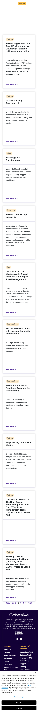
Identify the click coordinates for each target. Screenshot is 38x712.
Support (23, 664)
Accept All (19, 708)
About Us (7, 650)
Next (30, 603)
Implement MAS (26, 658)
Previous (10, 603)
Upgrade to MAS (26, 652)
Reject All (19, 702)
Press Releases (10, 655)
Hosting (23, 667)
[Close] (35, 673)
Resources (8, 658)
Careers (7, 653)
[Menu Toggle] (34, 4)
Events (6, 661)
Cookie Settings (19, 697)
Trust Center (8, 664)
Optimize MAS (25, 655)
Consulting (24, 661)
